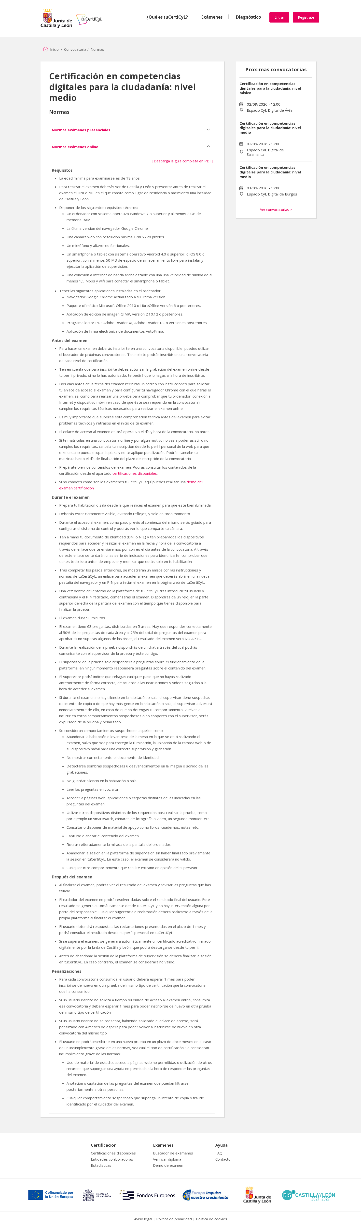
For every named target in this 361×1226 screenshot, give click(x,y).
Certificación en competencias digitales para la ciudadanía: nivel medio (270, 128)
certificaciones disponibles (134, 473)
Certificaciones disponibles (113, 1153)
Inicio (54, 49)
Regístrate (306, 17)
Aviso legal (143, 1218)
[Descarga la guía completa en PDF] (183, 160)
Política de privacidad (174, 1218)
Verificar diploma (167, 1159)
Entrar (279, 17)
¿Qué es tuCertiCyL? (167, 17)
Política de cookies (211, 1218)
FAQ (218, 1153)
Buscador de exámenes (173, 1153)
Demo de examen (168, 1165)
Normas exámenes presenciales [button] (81, 129)
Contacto (223, 1159)
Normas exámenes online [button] (75, 146)
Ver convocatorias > (276, 209)
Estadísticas (101, 1165)
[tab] (132, 127)
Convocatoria (75, 49)
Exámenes (211, 17)
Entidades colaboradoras (112, 1159)
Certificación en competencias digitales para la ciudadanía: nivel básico (270, 88)
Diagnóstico (248, 17)
